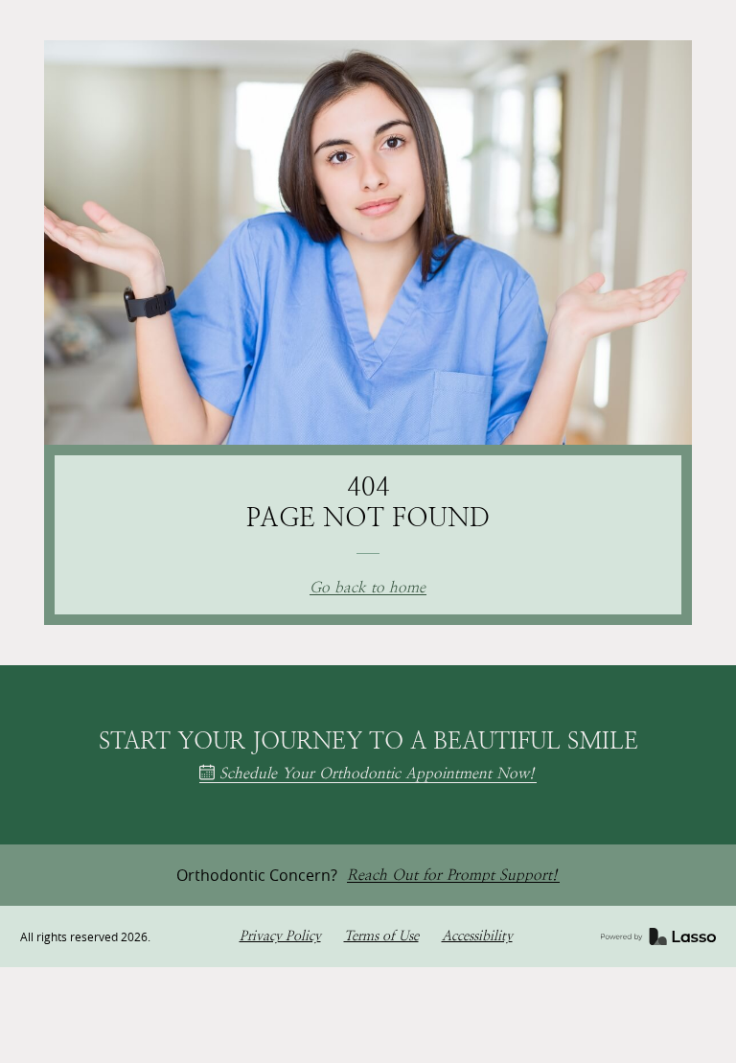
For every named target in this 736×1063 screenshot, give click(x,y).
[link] (658, 936)
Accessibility (477, 936)
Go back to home (368, 587)
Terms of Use (381, 936)
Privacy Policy (280, 936)
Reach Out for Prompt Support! (452, 875)
